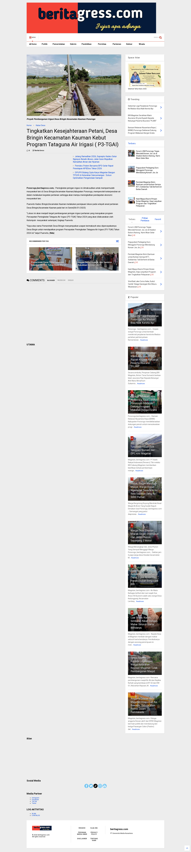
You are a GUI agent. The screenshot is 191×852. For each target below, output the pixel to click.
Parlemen (117, 44)
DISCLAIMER (82, 839)
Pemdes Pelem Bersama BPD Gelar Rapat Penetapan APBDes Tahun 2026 (93, 167)
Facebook (35, 800)
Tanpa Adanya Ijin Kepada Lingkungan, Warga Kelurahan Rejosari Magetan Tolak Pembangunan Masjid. (144, 664)
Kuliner (129, 44)
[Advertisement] (95, 758)
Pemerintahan (59, 44)
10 (132, 693)
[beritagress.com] (51, 38)
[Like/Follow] (86, 787)
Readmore (144, 340)
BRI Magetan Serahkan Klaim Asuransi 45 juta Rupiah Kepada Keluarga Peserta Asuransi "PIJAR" (144, 359)
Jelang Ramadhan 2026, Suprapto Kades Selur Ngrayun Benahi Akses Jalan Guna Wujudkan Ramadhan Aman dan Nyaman (95, 159)
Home (34, 44)
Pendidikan (86, 44)
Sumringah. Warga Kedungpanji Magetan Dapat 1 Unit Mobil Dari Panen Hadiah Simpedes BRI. (144, 577)
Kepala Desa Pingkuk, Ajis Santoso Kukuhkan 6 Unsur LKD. (95, 263)
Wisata (142, 44)
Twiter (34, 803)
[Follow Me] (91, 787)
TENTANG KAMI (94, 839)
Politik (44, 44)
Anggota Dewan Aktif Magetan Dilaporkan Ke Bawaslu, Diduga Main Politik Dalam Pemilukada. (144, 705)
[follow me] (95, 787)
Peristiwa (102, 44)
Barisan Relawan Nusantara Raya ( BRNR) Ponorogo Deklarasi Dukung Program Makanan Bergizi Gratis (144, 403)
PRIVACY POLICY (94, 833)
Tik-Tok (34, 801)
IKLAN (34, 814)
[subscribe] (105, 787)
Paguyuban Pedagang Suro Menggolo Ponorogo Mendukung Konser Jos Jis (147, 170)
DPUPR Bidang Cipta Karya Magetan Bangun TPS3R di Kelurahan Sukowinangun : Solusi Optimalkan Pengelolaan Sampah (94, 175)
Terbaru (132, 143)
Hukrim (73, 44)
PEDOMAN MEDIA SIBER (82, 833)
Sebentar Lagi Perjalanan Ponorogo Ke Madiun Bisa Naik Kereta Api (145, 319)
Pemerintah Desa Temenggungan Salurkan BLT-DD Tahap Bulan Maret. (49, 263)
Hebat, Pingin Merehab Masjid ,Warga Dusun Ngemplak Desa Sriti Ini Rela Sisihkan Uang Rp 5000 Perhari (144, 490)
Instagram (35, 798)
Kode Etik (94, 828)
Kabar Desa (40, 125)
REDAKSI (82, 828)
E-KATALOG (36, 815)
